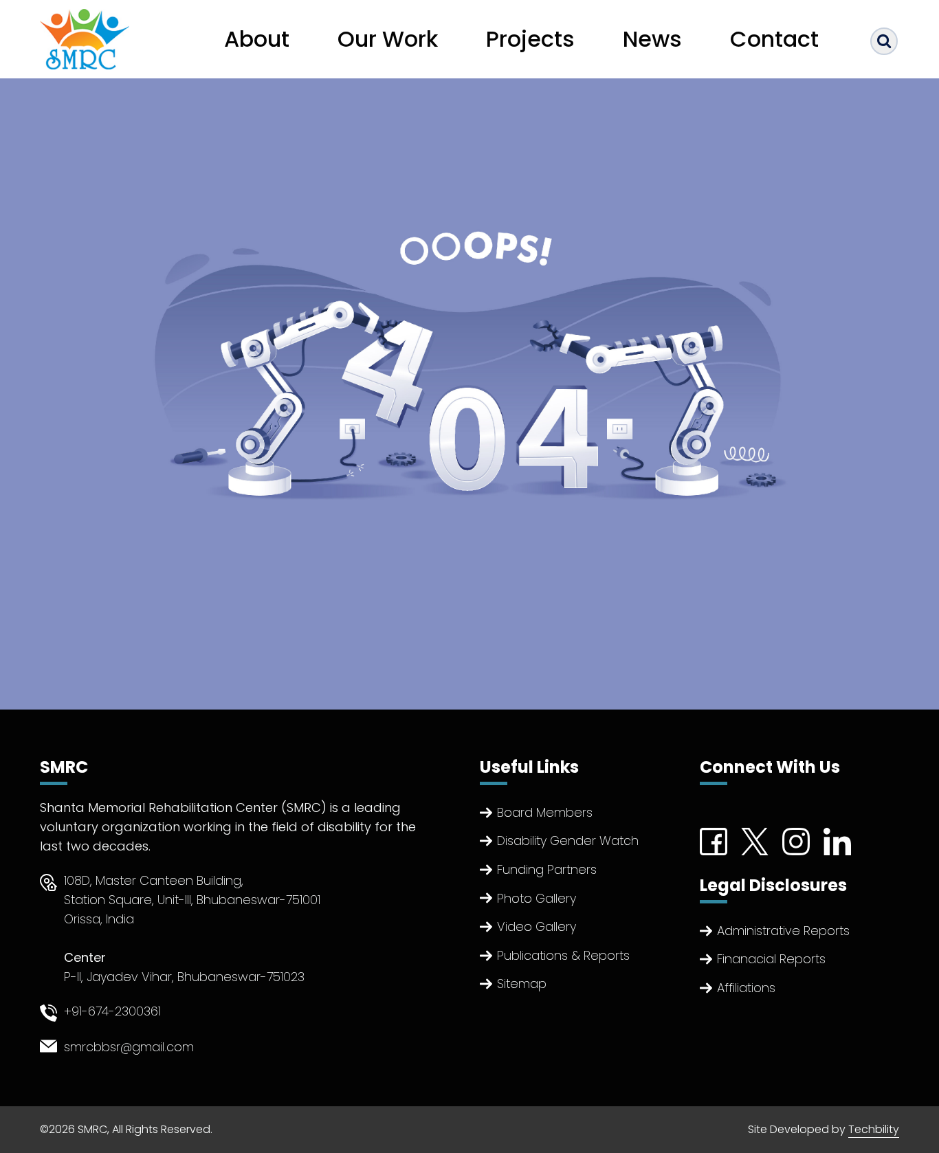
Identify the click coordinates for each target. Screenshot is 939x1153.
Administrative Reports (783, 930)
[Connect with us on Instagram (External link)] (796, 840)
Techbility (873, 1129)
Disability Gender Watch (568, 840)
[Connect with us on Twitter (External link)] (755, 840)
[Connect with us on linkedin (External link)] (837, 840)
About (256, 38)
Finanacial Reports (771, 958)
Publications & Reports (563, 955)
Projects (530, 38)
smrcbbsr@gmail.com (129, 1046)
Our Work (388, 38)
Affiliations (746, 987)
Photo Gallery (536, 898)
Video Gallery (536, 926)
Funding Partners (547, 869)
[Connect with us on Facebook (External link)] (713, 840)
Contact (774, 38)
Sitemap (521, 983)
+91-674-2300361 (112, 1011)
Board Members (545, 812)
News (652, 38)
